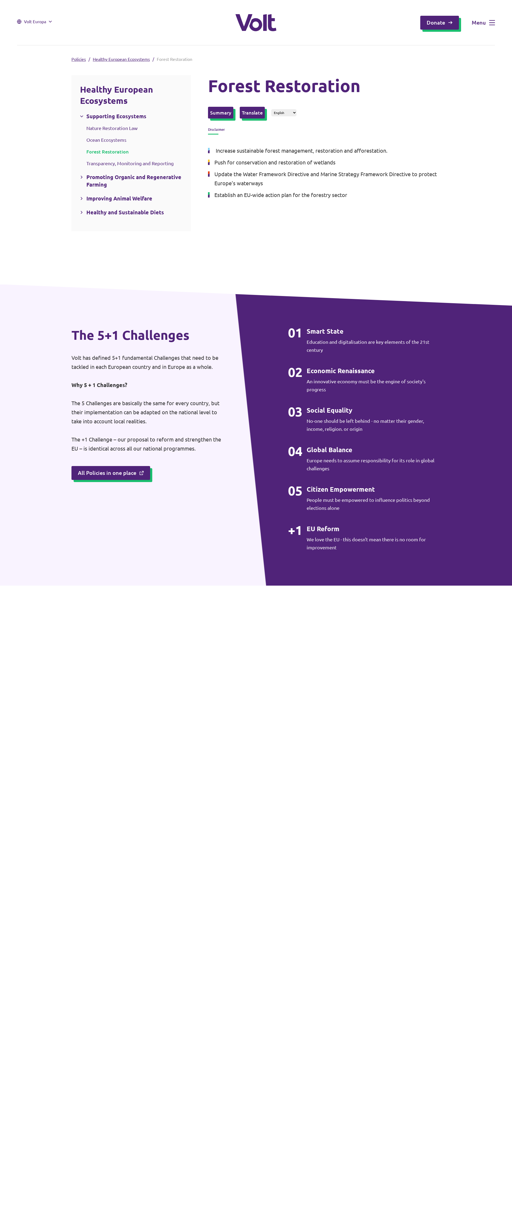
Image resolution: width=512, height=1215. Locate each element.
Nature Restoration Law (112, 128)
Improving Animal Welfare (119, 198)
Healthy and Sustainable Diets (125, 212)
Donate (436, 22)
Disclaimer (216, 129)
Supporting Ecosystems (116, 116)
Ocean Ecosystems (106, 140)
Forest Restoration (107, 151)
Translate (252, 112)
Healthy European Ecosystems (121, 59)
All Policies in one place (107, 473)
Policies (78, 59)
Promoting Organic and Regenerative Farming (133, 181)
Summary (220, 112)
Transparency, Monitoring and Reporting (130, 163)
